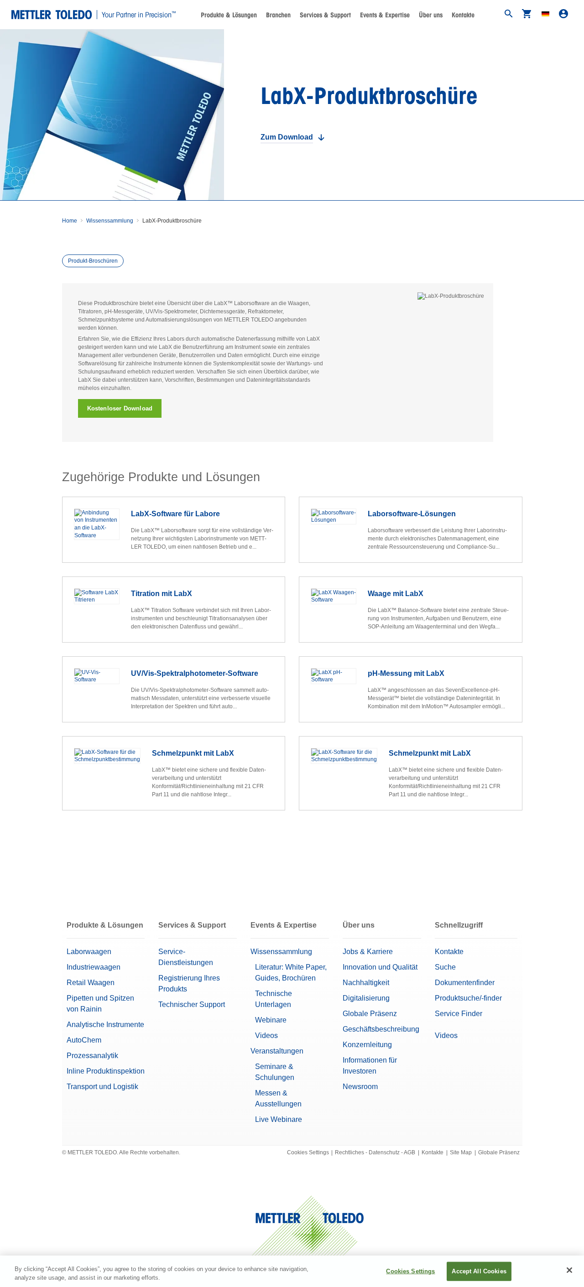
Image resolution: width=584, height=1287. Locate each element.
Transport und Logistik (102, 1086)
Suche (445, 967)
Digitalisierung (366, 998)
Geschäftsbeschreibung (381, 1029)
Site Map (461, 1152)
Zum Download (287, 137)
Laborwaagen (89, 951)
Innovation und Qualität (380, 967)
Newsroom (360, 1086)
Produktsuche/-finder (468, 998)
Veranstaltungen (276, 1051)
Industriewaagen (93, 967)
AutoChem (84, 1040)
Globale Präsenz (370, 1013)
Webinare (271, 1020)
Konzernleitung (367, 1044)
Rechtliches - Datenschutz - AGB (375, 1152)
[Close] (569, 1270)
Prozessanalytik (92, 1055)
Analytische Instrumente (105, 1024)
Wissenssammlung (109, 221)
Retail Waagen (91, 982)
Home (69, 221)
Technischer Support (191, 1004)
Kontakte (463, 15)
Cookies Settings (308, 1152)
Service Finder (458, 1013)
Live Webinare (278, 1119)
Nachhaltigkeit (366, 982)
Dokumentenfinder (465, 982)
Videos (266, 1035)
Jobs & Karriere (368, 951)
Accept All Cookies (479, 1271)
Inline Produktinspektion (106, 1071)
